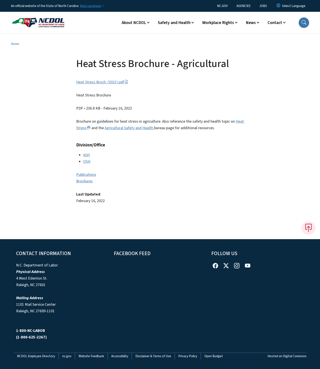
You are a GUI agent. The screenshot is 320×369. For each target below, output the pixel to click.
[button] (304, 22)
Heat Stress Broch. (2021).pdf (100, 82)
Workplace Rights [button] (218, 23)
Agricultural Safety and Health (129, 128)
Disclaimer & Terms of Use (153, 356)
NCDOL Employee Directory (36, 356)
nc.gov (66, 356)
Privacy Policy (187, 356)
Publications (86, 174)
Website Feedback (91, 356)
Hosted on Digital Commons (287, 356)
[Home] (38, 18)
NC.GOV (222, 5)
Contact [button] (275, 23)
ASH (86, 155)
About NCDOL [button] (134, 23)
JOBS (263, 5)
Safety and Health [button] (174, 23)
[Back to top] (308, 228)
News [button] (251, 23)
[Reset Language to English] (278, 6)
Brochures (84, 181)
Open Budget (213, 356)
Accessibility (119, 356)
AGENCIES (243, 5)
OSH (86, 161)
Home (15, 43)
